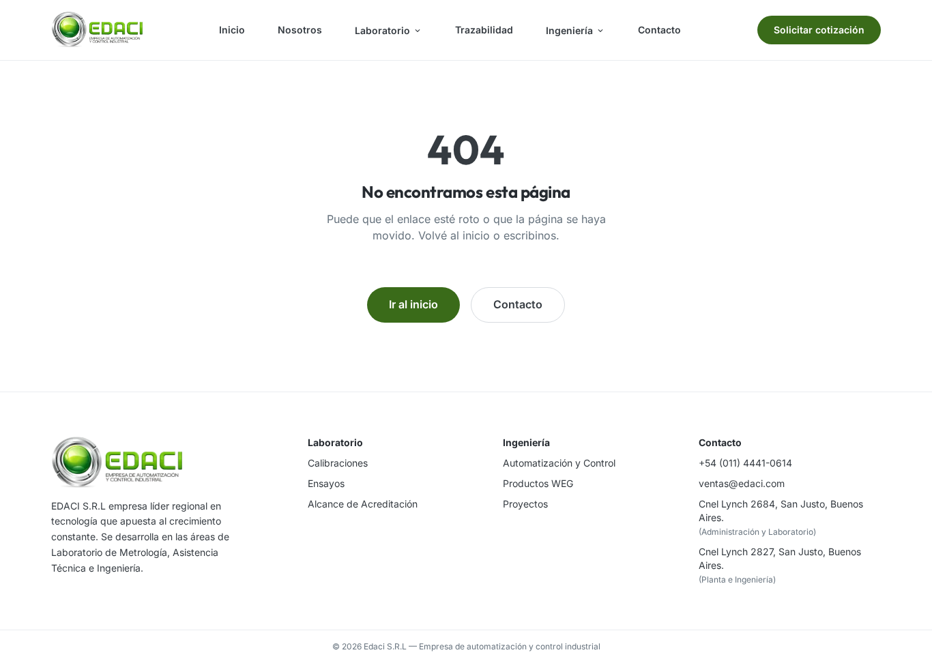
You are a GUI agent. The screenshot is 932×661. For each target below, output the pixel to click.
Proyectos (525, 504)
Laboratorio (382, 30)
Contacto (659, 29)
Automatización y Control (559, 463)
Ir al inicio (413, 304)
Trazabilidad (484, 29)
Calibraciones (338, 463)
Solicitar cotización (819, 29)
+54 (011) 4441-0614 (745, 463)
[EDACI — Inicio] (97, 30)
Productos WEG (538, 483)
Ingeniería (569, 30)
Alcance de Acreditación (363, 504)
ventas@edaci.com (742, 483)
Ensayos (326, 483)
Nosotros (300, 29)
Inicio (232, 29)
